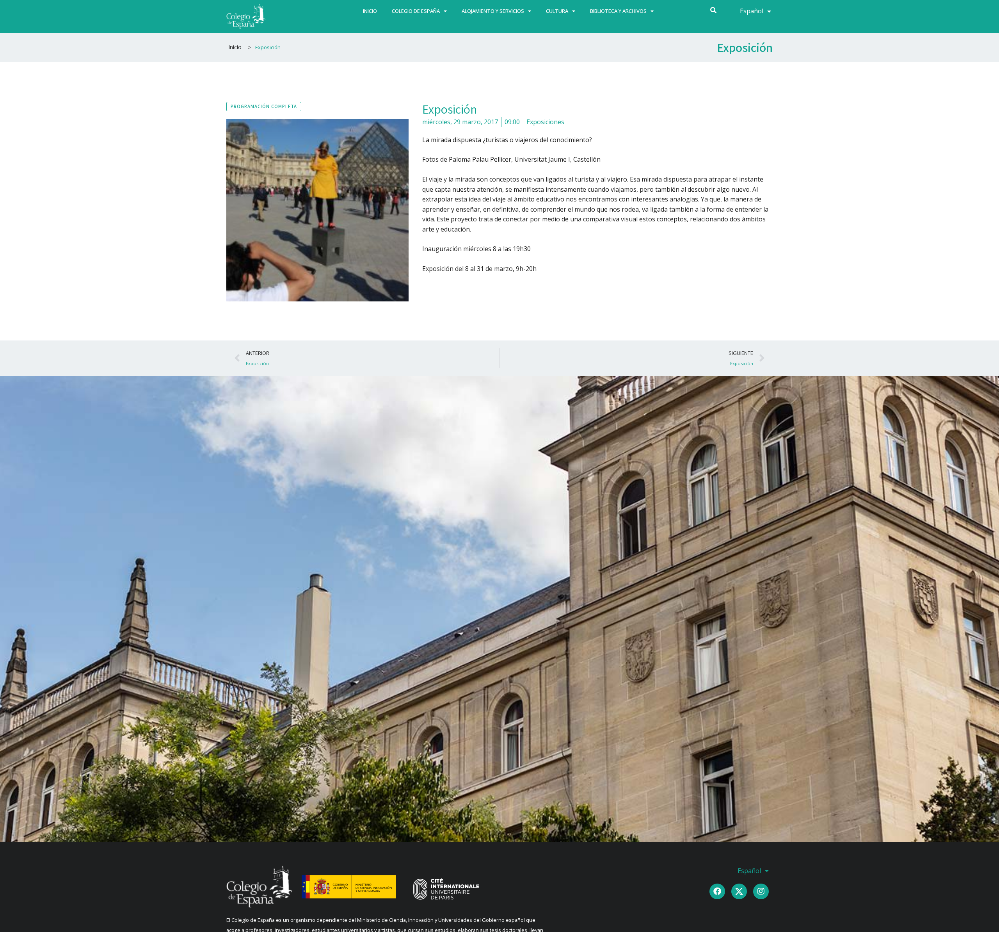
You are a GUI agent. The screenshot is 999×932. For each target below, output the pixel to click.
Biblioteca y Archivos (618, 10)
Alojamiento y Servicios (493, 10)
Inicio (370, 10)
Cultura (557, 10)
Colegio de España (416, 10)
